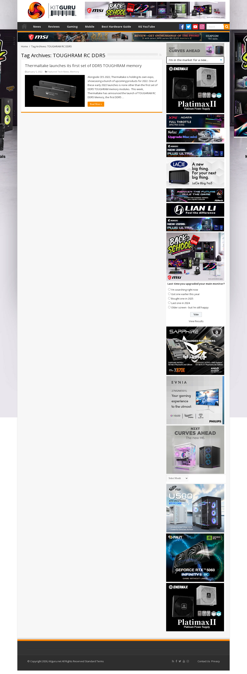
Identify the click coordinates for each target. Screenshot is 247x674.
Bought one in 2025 (182, 298)
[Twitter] (188, 26)
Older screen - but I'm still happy (190, 307)
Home (24, 26)
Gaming (72, 26)
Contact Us (204, 661)
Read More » (96, 104)
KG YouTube (146, 26)
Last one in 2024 (180, 303)
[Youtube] (195, 26)
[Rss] (173, 661)
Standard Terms (94, 661)
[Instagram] (202, 26)
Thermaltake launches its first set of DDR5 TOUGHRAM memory (83, 65)
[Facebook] (181, 26)
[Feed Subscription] (160, 55)
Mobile (89, 26)
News (37, 26)
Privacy (215, 661)
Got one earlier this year (185, 294)
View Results (196, 321)
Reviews (54, 26)
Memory (74, 71)
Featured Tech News (58, 71)
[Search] (227, 27)
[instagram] (187, 661)
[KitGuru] (51, 9)
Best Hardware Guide (116, 26)
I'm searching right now (184, 289)
